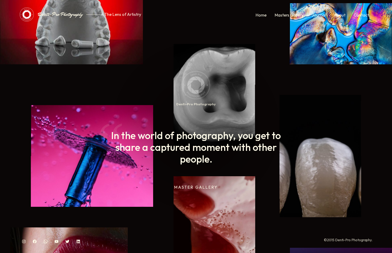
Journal (319, 15)
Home (261, 15)
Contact (361, 15)
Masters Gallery (289, 15)
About (339, 15)
